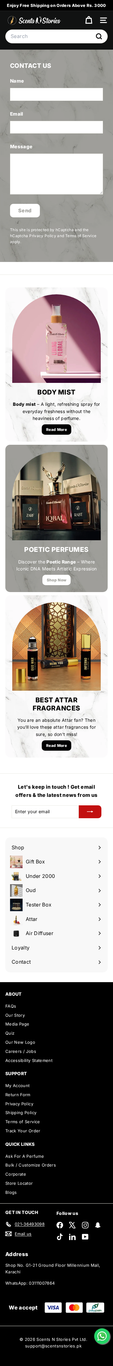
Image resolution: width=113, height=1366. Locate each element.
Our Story (15, 1015)
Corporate (15, 1174)
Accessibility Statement (28, 1060)
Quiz (9, 1033)
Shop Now (57, 580)
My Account (17, 1085)
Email (16, 114)
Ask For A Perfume (24, 1156)
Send (25, 210)
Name (17, 81)
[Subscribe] (90, 811)
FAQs (10, 1006)
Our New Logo (20, 1042)
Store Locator (19, 1183)
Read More (56, 429)
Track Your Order (22, 1130)
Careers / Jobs (20, 1051)
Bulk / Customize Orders (30, 1164)
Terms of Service (81, 235)
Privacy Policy (42, 235)
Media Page (17, 1023)
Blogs (11, 1192)
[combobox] (56, 36)
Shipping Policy (20, 1112)
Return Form (17, 1094)
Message (21, 147)
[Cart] (88, 20)
